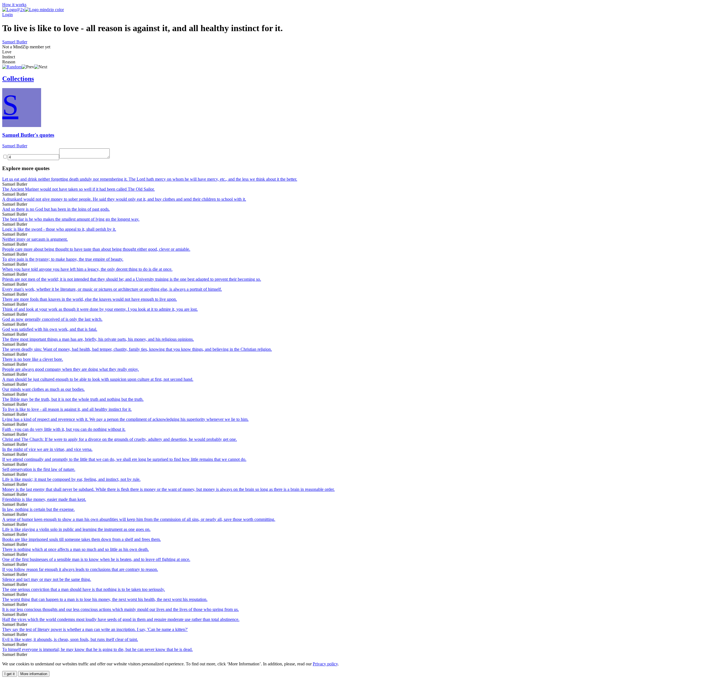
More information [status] (33, 674)
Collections (18, 78)
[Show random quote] (12, 66)
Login (7, 14)
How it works (14, 4)
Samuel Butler (14, 41)
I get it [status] (9, 674)
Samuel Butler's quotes (28, 135)
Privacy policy (325, 663)
